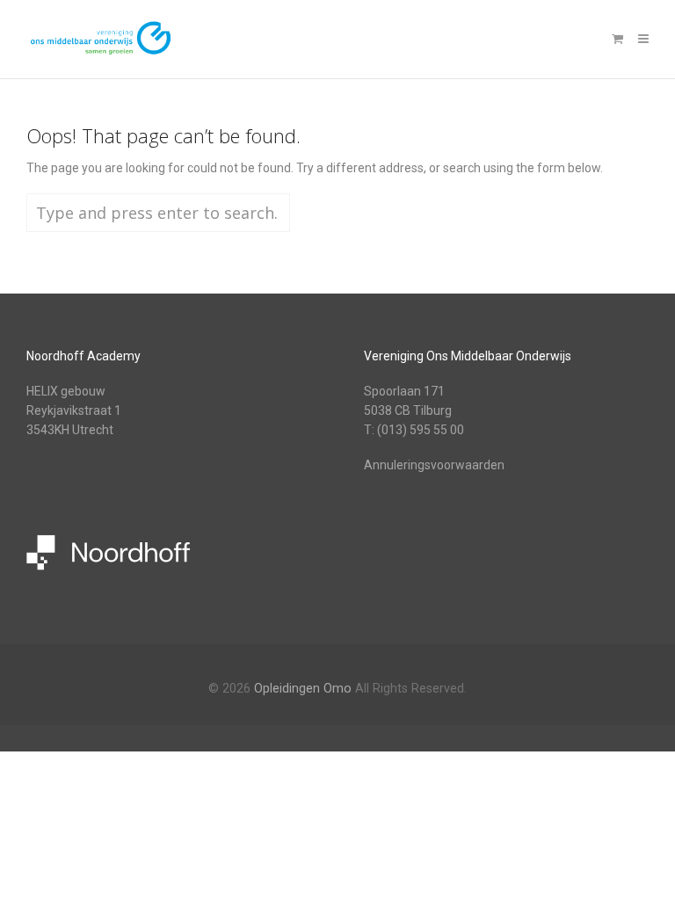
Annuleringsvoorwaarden (434, 465)
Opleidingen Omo (303, 688)
